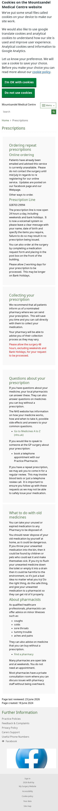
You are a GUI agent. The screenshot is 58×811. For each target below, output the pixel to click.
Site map (27, 806)
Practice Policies (11, 719)
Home (5, 120)
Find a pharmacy (23, 654)
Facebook (11, 741)
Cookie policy (27, 796)
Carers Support (11, 732)
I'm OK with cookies (19, 82)
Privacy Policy (10, 727)
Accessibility (27, 791)
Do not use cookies (18, 92)
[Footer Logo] (31, 758)
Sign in (27, 779)
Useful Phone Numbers (15, 736)
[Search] (53, 111)
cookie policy (41, 72)
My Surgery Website (27, 786)
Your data (27, 801)
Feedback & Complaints (15, 723)
